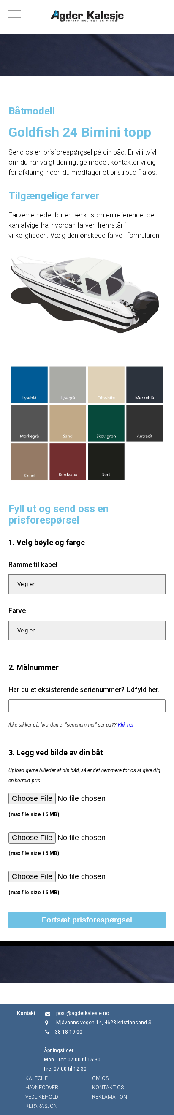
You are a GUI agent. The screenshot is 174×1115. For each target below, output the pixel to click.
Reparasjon (41, 1106)
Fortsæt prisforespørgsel (87, 920)
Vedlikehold (41, 1097)
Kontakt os (108, 1088)
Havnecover (41, 1088)
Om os (100, 1078)
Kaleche (36, 1078)
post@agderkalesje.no (82, 1013)
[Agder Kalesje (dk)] (86, 17)
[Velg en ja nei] (87, 584)
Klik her (126, 725)
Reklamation (109, 1097)
